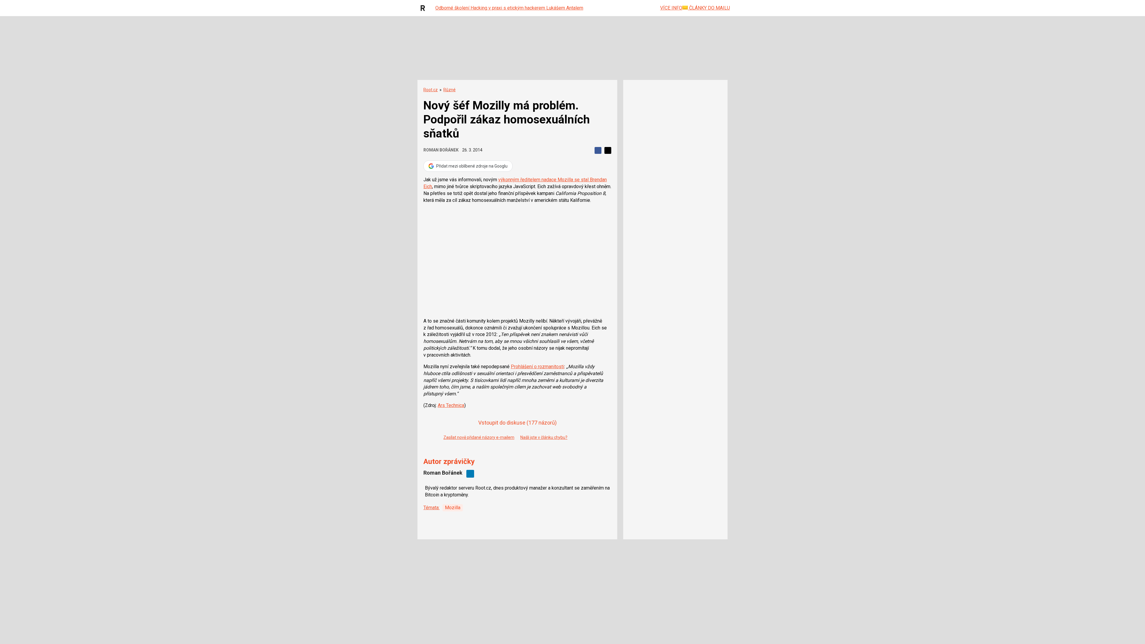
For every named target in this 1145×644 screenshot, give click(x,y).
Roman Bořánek (441, 150)
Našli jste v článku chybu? (543, 437)
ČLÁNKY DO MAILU (709, 8)
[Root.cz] (424, 8)
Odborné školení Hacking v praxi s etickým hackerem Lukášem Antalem (509, 8)
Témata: (431, 507)
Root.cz (430, 89)
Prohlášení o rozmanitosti (537, 366)
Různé (449, 89)
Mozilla (452, 507)
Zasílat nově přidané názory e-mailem (478, 437)
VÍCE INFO (671, 8)
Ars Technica (451, 405)
